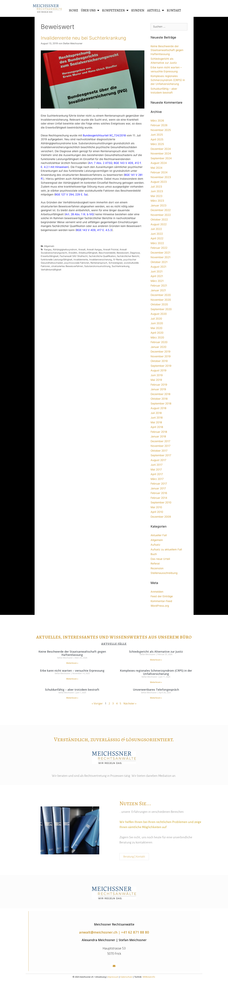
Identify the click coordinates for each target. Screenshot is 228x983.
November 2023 (161, 177)
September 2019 (161, 365)
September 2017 (161, 455)
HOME (73, 10)
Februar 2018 (159, 431)
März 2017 (157, 479)
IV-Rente (117, 259)
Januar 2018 (158, 436)
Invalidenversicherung (100, 259)
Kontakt (174, 10)
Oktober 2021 (159, 262)
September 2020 (161, 309)
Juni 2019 (157, 375)
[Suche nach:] (169, 26)
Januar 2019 (158, 389)
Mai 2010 (156, 507)
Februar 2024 (159, 172)
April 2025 (157, 139)
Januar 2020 (158, 346)
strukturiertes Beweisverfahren (67, 266)
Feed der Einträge (162, 596)
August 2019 (158, 370)
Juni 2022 (157, 233)
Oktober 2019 (159, 361)
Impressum (113, 976)
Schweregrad (116, 262)
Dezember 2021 (160, 252)
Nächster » (129, 703)
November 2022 (161, 214)
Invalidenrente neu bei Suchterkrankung (83, 38)
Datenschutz (126, 976)
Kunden (137, 10)
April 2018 (157, 427)
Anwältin (72, 252)
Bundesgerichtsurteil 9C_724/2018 (104, 135)
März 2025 (157, 144)
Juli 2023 (156, 186)
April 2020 (157, 332)
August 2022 (159, 224)
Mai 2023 (156, 196)
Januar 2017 (158, 488)
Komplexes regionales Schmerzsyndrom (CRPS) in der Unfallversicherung (168, 80)
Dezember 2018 (160, 394)
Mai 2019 (156, 379)
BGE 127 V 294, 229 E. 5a (71, 194)
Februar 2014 (159, 497)
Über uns (88, 10)
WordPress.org (160, 605)
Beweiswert (123, 252)
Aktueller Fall (159, 535)
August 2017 (158, 460)
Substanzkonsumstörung (97, 266)
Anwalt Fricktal (110, 249)
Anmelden (157, 591)
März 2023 (157, 200)
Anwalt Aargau (94, 249)
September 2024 (161, 158)
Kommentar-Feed (161, 601)
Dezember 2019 (160, 351)
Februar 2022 (159, 247)
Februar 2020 (159, 342)
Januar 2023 (158, 205)
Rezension (157, 568)
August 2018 (158, 408)
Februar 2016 (159, 493)
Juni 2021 (157, 271)
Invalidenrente (81, 259)
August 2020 (159, 313)
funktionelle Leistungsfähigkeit (56, 259)
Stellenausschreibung (164, 573)
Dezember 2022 (161, 210)
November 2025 (161, 130)
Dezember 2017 (160, 441)
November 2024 (161, 153)
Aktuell (153, 10)
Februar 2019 (159, 384)
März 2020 (157, 337)
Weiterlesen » (72, 663)
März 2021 (157, 280)
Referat (155, 563)
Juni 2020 (157, 323)
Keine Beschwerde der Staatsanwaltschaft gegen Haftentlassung (167, 50)
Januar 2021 (158, 290)
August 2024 (159, 163)
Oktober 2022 (159, 219)
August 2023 (159, 181)
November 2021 (160, 257)
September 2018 (161, 403)
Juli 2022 (156, 229)
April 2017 (157, 474)
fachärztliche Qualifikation (102, 256)
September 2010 (161, 502)
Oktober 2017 (159, 450)
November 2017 (160, 445)
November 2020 (161, 299)
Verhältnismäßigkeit (51, 269)
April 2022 (157, 238)
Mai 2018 (156, 422)
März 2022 (157, 243)
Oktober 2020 (159, 304)
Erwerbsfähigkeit (49, 256)
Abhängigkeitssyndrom (65, 249)
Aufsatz (155, 544)
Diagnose (135, 252)
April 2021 (157, 276)
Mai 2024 (156, 167)
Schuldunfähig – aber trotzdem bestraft (72, 689)
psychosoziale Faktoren (76, 262)
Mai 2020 (156, 328)
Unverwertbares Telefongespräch (156, 689)
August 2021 (158, 266)
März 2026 (157, 120)
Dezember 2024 (161, 148)
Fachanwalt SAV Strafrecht (74, 256)
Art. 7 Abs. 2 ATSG (100, 163)
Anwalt (81, 249)
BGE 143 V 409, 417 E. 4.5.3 (94, 230)
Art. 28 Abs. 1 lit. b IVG (79, 214)
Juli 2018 (156, 413)
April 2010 (157, 511)
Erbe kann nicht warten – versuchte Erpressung (72, 670)
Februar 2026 (159, 125)
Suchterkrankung (120, 266)
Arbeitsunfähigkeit (87, 252)
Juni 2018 (157, 417)
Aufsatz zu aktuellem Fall (166, 549)
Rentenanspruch (98, 262)
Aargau (47, 249)
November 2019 (161, 356)
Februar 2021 (159, 285)
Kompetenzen (113, 10)
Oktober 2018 (159, 398)
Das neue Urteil (160, 558)
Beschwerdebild (107, 252)
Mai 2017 (156, 469)
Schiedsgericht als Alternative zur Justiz (156, 651)
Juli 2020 (156, 318)
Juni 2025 (157, 134)
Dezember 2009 (161, 516)
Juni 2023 (157, 191)
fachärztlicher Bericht (128, 256)
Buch (154, 554)
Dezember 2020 (161, 295)
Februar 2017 (159, 483)
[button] (114, 965)
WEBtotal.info (149, 976)
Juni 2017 (157, 464)
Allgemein (49, 246)
